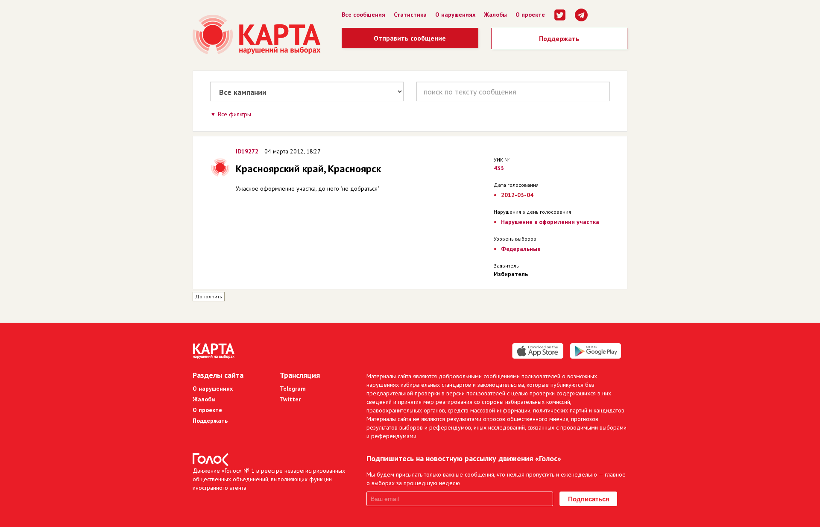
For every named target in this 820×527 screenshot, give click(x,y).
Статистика (410, 14)
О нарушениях (455, 14)
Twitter (290, 399)
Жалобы (495, 14)
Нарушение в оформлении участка (550, 222)
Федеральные (521, 249)
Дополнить (208, 296)
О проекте (530, 14)
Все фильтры (234, 114)
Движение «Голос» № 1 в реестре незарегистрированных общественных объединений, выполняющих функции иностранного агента (269, 479)
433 (499, 168)
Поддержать (559, 38)
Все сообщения (363, 14)
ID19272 (247, 151)
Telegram (293, 388)
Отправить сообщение (410, 38)
